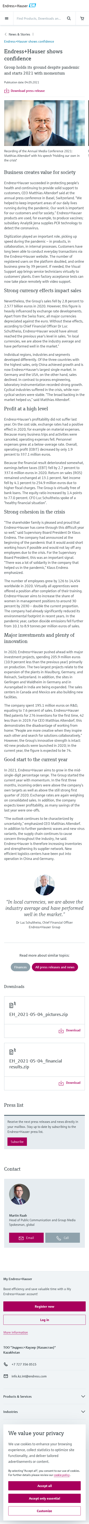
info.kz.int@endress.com (29, 1376)
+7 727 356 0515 (24, 1364)
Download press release (28, 91)
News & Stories (19, 34)
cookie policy (62, 1475)
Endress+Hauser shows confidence (29, 41)
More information (15, 1332)
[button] (44, 1306)
